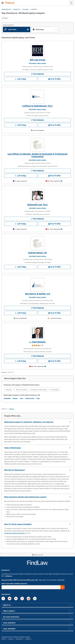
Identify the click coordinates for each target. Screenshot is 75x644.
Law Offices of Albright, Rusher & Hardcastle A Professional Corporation (37, 155)
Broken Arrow (29, 398)
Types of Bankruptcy (12, 448)
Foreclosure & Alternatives (39, 390)
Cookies (27, 639)
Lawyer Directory (6, 9)
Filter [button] (6, 18)
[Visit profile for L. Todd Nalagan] (37, 332)
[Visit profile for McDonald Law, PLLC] (37, 195)
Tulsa (38, 398)
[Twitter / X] (16, 598)
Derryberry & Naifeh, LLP (37, 293)
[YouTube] (9, 598)
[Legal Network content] (71, 629)
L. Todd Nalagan (38, 341)
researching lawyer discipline (14, 533)
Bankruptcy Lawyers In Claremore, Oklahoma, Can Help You (28, 422)
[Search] (72, 3)
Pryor (21, 398)
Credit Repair (55, 390)
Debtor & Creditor (21, 390)
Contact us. (8, 576)
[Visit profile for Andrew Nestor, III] (37, 243)
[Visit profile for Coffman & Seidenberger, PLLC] (37, 96)
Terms (3, 639)
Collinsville (7, 398)
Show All (4, 409)
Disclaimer (19, 639)
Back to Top (38, 555)
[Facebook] (3, 598)
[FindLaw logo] (10, 3)
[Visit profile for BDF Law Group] (37, 50)
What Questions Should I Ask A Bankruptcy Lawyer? (25, 497)
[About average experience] (61, 181)
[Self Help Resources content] (71, 617)
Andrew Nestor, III (37, 252)
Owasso (15, 398)
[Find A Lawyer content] (71, 611)
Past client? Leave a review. (37, 63)
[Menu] (2, 3)
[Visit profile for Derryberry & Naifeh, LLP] (37, 284)
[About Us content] (71, 605)
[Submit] (62, 587)
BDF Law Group (37, 59)
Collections (8, 390)
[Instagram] (22, 598)
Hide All (11, 409)
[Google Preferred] (35, 598)
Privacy (10, 639)
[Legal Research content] (71, 623)
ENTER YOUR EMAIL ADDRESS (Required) (14, 583)
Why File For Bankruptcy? (14, 470)
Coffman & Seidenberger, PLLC (37, 105)
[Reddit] (28, 598)
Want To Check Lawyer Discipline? (18, 524)
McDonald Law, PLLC (37, 204)
